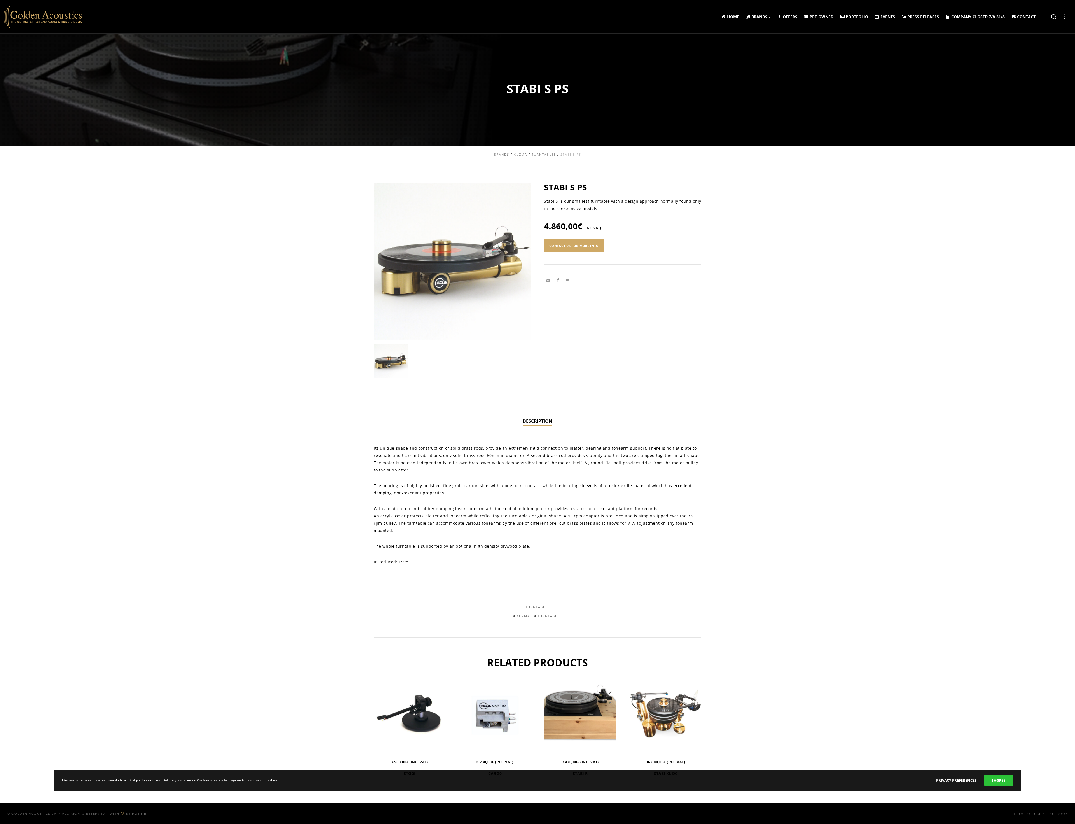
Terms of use (1027, 814)
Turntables (537, 607)
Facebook (1057, 814)
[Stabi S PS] (548, 280)
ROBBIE (139, 813)
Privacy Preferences (956, 780)
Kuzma (523, 616)
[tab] (537, 421)
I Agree (998, 780)
